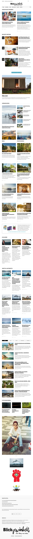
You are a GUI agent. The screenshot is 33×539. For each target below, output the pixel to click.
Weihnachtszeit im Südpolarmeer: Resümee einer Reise (16, 302)
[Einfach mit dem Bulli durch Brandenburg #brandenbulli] (20, 116)
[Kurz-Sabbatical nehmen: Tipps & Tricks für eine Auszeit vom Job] (20, 126)
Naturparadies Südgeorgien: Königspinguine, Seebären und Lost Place (5, 304)
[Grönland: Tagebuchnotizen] (16, 321)
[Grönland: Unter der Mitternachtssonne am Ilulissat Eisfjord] (6, 321)
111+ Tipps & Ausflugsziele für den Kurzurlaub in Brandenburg (9, 500)
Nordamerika (22, 340)
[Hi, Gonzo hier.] (16, 475)
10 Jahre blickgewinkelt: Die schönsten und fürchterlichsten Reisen (5, 249)
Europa (16, 340)
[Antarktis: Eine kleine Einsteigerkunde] (6, 273)
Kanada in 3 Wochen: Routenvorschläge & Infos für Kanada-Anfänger (10, 504)
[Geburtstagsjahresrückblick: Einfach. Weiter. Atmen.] (9, 16)
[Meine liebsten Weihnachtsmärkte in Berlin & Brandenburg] (11, 62)
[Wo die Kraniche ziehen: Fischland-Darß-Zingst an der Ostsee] (20, 121)
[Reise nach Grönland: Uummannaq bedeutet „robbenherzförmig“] (26, 297)
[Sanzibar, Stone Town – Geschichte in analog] (8, 356)
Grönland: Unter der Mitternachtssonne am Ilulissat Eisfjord (6, 326)
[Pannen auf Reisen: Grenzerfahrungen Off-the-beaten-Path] (26, 242)
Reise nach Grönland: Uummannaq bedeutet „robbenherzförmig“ (26, 302)
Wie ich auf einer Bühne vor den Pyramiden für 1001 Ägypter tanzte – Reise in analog (22, 363)
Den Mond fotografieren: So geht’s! (15, 410)
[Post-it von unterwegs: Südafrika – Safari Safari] (8, 384)
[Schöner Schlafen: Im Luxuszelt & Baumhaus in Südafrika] (8, 375)
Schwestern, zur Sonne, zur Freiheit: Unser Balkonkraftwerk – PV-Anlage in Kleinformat (27, 111)
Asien (10, 340)
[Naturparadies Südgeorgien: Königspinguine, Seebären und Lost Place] (6, 297)
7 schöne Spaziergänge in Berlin (7, 173)
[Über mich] (16, 84)
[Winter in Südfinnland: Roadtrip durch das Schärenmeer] (24, 16)
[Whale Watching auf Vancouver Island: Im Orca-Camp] (9, 114)
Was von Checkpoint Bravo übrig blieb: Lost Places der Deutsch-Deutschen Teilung (23, 174)
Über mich (5, 95)
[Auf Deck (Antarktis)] (26, 273)
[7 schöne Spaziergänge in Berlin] (9, 167)
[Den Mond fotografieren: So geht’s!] (16, 405)
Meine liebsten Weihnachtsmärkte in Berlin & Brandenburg (24, 60)
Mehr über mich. (23, 523)
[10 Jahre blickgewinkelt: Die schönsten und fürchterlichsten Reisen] (6, 242)
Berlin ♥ (3, 140)
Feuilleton (5, 450)
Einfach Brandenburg (20, 140)
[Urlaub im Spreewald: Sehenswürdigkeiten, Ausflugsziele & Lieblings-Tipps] (9, 207)
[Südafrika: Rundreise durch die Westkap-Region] (8, 346)
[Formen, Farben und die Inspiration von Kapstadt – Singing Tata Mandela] (8, 393)
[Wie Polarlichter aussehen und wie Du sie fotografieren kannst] (26, 405)
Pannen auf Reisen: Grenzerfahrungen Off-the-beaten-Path (26, 247)
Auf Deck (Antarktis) (26, 277)
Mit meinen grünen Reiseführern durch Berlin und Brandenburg (17, 231)
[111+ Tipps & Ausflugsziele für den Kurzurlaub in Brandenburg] (9, 188)
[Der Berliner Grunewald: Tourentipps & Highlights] (24, 147)
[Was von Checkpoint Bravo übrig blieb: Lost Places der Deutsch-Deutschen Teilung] (24, 167)
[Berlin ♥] (9, 135)
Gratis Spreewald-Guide (5, 501)
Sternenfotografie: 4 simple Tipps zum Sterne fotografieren (6, 410)
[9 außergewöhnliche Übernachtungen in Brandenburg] (24, 188)
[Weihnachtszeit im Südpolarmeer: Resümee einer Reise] (16, 297)
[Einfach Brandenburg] (24, 135)
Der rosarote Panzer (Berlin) (6, 153)
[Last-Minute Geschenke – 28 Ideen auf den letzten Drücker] (11, 40)
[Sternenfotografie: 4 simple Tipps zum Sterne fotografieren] (6, 405)
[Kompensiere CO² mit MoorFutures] (16, 488)
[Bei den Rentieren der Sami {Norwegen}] (26, 321)
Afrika (5, 340)
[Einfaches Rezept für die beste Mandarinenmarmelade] (11, 51)
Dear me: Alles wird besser (9, 452)
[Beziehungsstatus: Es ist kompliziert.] (16, 242)
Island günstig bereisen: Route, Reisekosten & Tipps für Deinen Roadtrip (26, 106)
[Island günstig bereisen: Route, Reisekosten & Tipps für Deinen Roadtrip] (20, 107)
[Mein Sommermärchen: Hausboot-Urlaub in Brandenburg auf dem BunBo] (24, 207)
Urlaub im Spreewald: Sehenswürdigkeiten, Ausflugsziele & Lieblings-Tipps (8, 214)
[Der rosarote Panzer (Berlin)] (9, 147)
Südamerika (28, 340)
